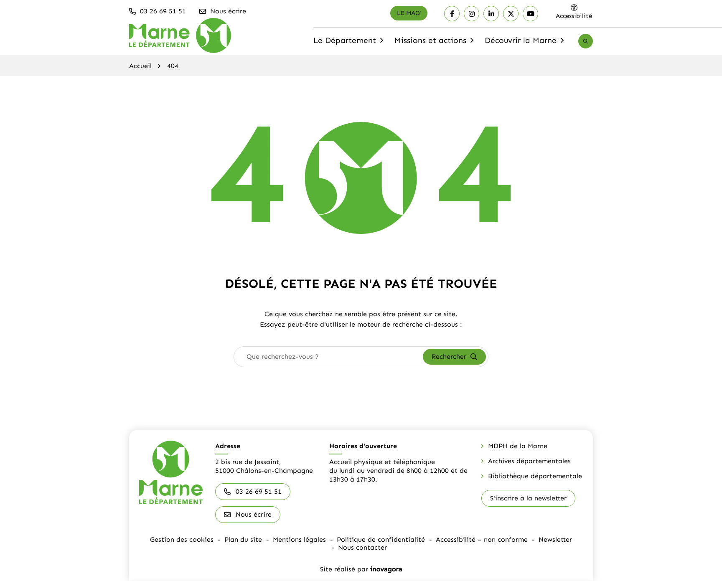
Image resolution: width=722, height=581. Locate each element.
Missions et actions (434, 43)
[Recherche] (585, 41)
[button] (158, 11)
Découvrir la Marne (525, 43)
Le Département (349, 43)
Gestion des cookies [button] (182, 539)
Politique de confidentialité (381, 539)
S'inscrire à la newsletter (528, 498)
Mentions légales (299, 539)
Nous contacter (362, 547)
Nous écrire (254, 514)
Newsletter (555, 539)
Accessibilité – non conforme (482, 539)
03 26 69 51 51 (259, 491)
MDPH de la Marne (517, 446)
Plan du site (243, 539)
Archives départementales (529, 461)
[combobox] (328, 357)
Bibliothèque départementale (535, 476)
